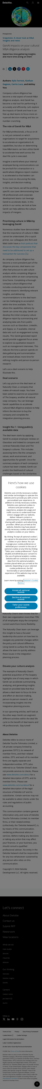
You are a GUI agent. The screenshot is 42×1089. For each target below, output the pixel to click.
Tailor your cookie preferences (21, 606)
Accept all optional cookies (21, 591)
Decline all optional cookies (21, 598)
